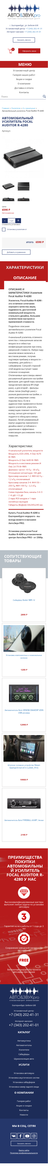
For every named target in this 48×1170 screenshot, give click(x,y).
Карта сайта (24, 1150)
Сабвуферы (24, 1054)
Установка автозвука (24, 1073)
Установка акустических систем (24, 1077)
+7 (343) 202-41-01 (33, 31)
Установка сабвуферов (24, 1082)
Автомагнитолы (24, 1045)
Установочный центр (24, 70)
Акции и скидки (24, 79)
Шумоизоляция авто (24, 1058)
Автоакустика (24, 1040)
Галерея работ (24, 1101)
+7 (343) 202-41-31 (34, 28)
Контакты (24, 92)
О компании (24, 83)
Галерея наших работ (24, 74)
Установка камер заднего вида (24, 1086)
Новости (24, 1114)
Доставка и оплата (24, 88)
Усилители (24, 1049)
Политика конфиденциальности (24, 1153)
